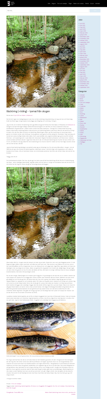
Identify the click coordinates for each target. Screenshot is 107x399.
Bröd (81, 99)
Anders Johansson (27, 115)
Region (54, 3)
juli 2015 (82, 23)
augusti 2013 (83, 67)
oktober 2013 (84, 63)
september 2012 (84, 87)
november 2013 (84, 61)
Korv (81, 112)
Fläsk (81, 104)
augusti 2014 (83, 44)
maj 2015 (82, 27)
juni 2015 (82, 25)
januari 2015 (83, 35)
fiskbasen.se (71, 125)
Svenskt (82, 127)
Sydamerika (83, 129)
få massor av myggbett (37, 386)
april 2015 (83, 29)
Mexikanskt (83, 117)
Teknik (87, 3)
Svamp (82, 125)
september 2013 (84, 65)
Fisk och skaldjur (62, 3)
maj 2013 (82, 72)
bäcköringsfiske (25, 386)
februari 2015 (84, 33)
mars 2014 (83, 53)
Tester (82, 132)
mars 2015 (83, 31)
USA (81, 134)
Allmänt (97, 3)
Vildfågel (82, 142)
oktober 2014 (84, 40)
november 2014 (84, 38)
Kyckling (82, 114)
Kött (49, 3)
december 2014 (84, 36)
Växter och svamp (78, 3)
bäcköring (18, 386)
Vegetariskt (83, 138)
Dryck (92, 3)
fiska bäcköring (69, 386)
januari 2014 (83, 57)
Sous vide (83, 123)
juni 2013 (82, 70)
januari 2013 (83, 80)
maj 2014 (82, 50)
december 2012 (84, 82)
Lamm (82, 115)
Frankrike (82, 106)
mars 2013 (83, 76)
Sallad (82, 121)
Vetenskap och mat (85, 140)
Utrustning (83, 136)
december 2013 (84, 59)
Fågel (70, 3)
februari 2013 (83, 78)
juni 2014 (82, 48)
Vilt (81, 144)
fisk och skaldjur (60, 386)
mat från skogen (11, 388)
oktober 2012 (84, 85)
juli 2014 (82, 46)
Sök (95, 10)
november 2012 (84, 83)
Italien (82, 108)
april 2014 (83, 51)
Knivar (82, 110)
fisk (54, 386)
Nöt (81, 119)
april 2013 (83, 74)
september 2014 (84, 42)
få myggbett (48, 386)
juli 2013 (82, 68)
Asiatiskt (82, 97)
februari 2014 (84, 55)
